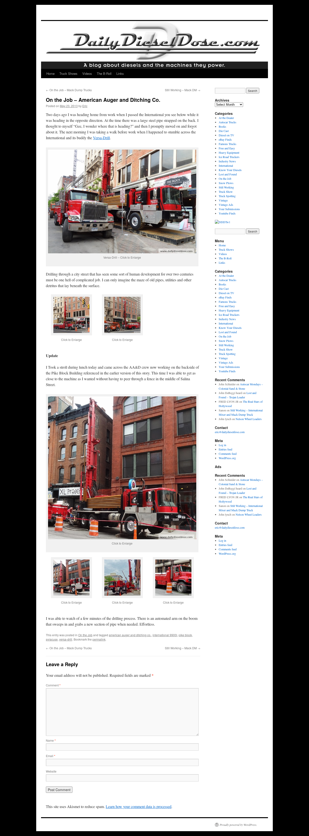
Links (120, 73)
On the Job (85, 635)
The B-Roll (104, 73)
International (226, 165)
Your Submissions (229, 209)
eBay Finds (225, 139)
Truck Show (226, 191)
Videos (87, 73)
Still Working (226, 187)
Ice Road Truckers (229, 157)
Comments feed (228, 454)
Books (222, 126)
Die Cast (224, 131)
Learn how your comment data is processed (138, 806)
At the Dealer (226, 118)
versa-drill (65, 639)
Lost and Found (228, 174)
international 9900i (165, 635)
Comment (53, 685)
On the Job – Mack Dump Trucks (69, 90)
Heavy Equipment (229, 152)
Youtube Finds (227, 213)
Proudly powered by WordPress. (238, 825)
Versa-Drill (101, 137)
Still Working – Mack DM (182, 90)
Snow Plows (226, 183)
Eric (84, 106)
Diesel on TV (226, 135)
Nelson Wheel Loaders (249, 419)
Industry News (227, 161)
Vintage (223, 200)
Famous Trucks (227, 144)
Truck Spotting (227, 196)
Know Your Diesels (230, 170)
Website (51, 771)
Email (50, 756)
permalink (98, 639)
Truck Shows (68, 73)
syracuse (52, 639)
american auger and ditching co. (130, 635)
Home (50, 73)
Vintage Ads (226, 205)
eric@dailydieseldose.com (230, 432)
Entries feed (225, 449)
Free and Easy (227, 148)
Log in (222, 445)
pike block (185, 635)
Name (51, 740)
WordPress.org (227, 458)
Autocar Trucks (227, 122)
